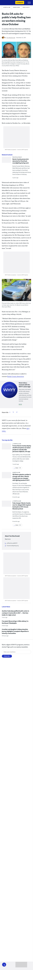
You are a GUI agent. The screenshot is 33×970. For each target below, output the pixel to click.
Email (17, 412)
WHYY (6, 3)
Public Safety (26, 7)
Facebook (10, 412)
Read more (8, 539)
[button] (4, 965)
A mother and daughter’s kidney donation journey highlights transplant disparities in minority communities (15, 631)
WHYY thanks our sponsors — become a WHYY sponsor (16, 149)
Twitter (13, 412)
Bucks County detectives (15, 376)
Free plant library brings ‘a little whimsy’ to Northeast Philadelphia (15, 622)
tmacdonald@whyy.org (13, 545)
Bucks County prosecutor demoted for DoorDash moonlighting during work (20, 161)
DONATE (20, 3)
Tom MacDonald (11, 37)
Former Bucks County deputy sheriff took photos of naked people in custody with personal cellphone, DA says (21, 448)
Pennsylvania (16, 7)
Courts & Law (6, 7)
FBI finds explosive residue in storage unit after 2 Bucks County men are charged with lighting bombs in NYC (21, 477)
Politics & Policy (17, 157)
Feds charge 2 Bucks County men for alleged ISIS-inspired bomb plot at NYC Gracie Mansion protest (21, 506)
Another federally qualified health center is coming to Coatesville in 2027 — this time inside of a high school (15, 613)
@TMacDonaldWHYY (12, 543)
